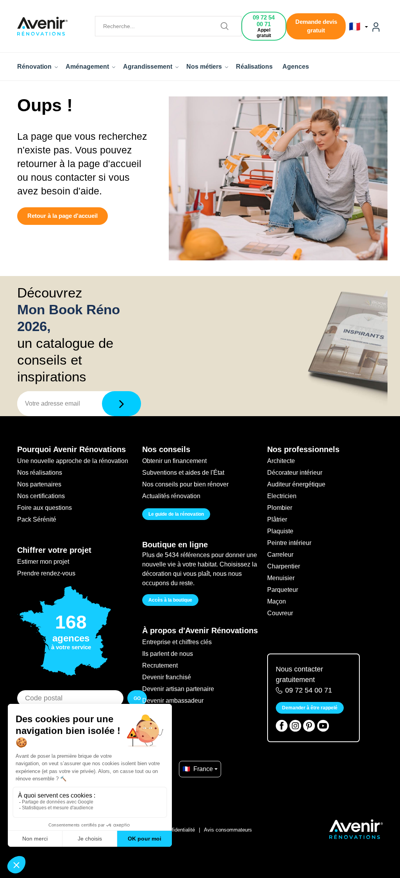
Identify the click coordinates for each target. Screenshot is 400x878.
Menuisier (281, 578)
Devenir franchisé (166, 677)
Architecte (281, 461)
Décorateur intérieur (294, 472)
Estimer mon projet (43, 561)
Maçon (276, 601)
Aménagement (88, 66)
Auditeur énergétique (296, 484)
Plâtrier (277, 519)
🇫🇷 (356, 26)
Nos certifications (41, 496)
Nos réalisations (39, 472)
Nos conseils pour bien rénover (185, 484)
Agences (295, 66)
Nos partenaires (39, 484)
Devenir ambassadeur (173, 700)
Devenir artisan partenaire (178, 689)
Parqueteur (282, 589)
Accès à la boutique (170, 600)
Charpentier (283, 566)
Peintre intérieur (289, 543)
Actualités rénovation (171, 496)
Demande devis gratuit (316, 26)
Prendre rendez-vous (46, 573)
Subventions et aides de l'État (183, 472)
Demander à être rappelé (310, 708)
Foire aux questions (44, 507)
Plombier (279, 507)
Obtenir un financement (174, 461)
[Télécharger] (121, 403)
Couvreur (280, 613)
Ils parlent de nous (167, 653)
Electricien (281, 496)
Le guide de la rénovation (176, 514)
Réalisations (254, 66)
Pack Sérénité (36, 519)
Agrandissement (148, 66)
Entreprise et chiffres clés (177, 642)
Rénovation (35, 66)
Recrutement (160, 665)
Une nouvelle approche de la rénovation (72, 461)
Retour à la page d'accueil (62, 215)
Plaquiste (280, 531)
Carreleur (280, 554)
